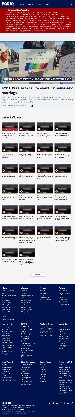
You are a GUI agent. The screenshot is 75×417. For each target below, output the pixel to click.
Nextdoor (43, 381)
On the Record (25, 348)
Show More (37, 274)
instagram (53, 403)
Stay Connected (28, 362)
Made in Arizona (7, 343)
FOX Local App (7, 378)
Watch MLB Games (65, 373)
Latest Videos (6, 302)
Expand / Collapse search (71, 4)
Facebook (43, 372)
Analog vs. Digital (26, 329)
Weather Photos (26, 307)
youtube (57, 403)
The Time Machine (27, 350)
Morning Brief (6, 305)
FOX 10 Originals (25, 325)
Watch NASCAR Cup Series (65, 377)
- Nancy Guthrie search (7, 348)
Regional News (46, 324)
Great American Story (28, 343)
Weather (25, 288)
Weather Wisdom (26, 309)
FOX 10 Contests (26, 365)
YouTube (43, 365)
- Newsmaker (63, 299)
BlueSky (42, 379)
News (4, 288)
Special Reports (7, 351)
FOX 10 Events (25, 367)
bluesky (64, 403)
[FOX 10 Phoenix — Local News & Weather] (8, 4)
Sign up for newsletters (24, 370)
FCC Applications (64, 336)
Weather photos (26, 384)
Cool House (6, 336)
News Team (62, 341)
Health (4, 298)
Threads (42, 376)
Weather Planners (26, 300)
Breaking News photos (26, 378)
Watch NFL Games (65, 367)
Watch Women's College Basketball (64, 387)
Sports (4, 314)
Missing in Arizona (8, 345)
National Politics (64, 302)
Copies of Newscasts (65, 334)
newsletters (71, 403)
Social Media (45, 362)
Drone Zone (6, 338)
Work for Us (62, 348)
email (68, 403)
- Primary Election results (64, 294)
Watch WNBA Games (65, 391)
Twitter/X (43, 374)
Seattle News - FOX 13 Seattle (46, 336)
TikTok (42, 367)
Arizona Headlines (8, 291)
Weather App (25, 305)
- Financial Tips (44, 302)
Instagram (43, 369)
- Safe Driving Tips (8, 319)
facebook (45, 403)
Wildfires (23, 298)
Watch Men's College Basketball (65, 383)
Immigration (6, 300)
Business (43, 291)
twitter (49, 403)
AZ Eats (23, 331)
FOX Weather (25, 312)
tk (60, 403)
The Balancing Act (27, 334)
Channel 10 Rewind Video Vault (8, 332)
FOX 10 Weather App (9, 380)
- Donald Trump (64, 304)
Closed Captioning (64, 329)
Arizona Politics (63, 297)
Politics (62, 288)
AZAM (4, 293)
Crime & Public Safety (9, 295)
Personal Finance (45, 299)
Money (43, 288)
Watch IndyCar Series (65, 380)
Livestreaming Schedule (6, 374)
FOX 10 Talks (25, 339)
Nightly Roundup (7, 307)
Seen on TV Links (7, 312)
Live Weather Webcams (6, 370)
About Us (63, 324)
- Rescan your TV (64, 346)
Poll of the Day (7, 309)
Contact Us (62, 331)
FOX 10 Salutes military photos (26, 374)
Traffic (4, 317)
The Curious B (25, 336)
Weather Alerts (25, 302)
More (47, 4)
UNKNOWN (25, 353)
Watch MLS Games (65, 393)
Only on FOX (7, 324)
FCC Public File (63, 339)
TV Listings (62, 343)
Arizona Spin (6, 327)
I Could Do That (26, 346)
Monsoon (24, 293)
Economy (43, 293)
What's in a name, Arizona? (26, 356)
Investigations (6, 340)
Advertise (61, 327)
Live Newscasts (7, 367)
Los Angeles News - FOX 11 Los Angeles (46, 328)
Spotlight (5, 354)
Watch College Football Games (64, 370)
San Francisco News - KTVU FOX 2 (47, 332)
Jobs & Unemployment (45, 296)
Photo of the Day (26, 382)
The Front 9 (25, 341)
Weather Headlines (27, 295)
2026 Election (63, 291)
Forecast (24, 291)
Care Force (5, 329)
